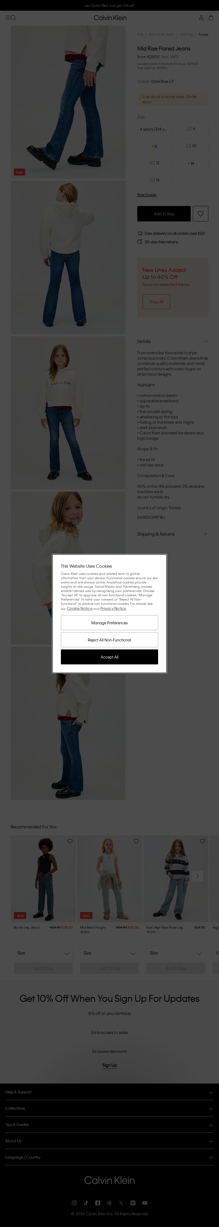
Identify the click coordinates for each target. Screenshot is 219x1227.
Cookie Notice (79, 608)
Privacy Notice (113, 608)
